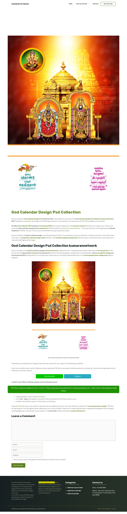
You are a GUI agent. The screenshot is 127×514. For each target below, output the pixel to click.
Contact (96, 4)
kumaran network (20, 4)
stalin (33, 253)
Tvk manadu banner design (96, 406)
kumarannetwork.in (78, 411)
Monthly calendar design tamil (34, 238)
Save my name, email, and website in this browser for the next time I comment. (39, 460)
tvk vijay (100, 251)
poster (106, 251)
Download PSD (46, 226)
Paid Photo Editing (74, 491)
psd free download (51, 251)
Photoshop (41, 397)
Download (27, 221)
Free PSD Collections (75, 487)
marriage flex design (103, 253)
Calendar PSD (26, 226)
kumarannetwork (107, 219)
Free (19, 226)
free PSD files (20, 406)
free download (42, 228)
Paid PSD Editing (73, 494)
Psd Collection (95, 219)
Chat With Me (108, 4)
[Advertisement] (63, 22)
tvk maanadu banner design (94, 255)
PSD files (85, 221)
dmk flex (30, 251)
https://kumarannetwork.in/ (71, 228)
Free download (49, 376)
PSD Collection (81, 4)
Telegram (77, 376)
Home (70, 4)
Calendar (82, 219)
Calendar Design (33, 219)
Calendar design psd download (66, 238)
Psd (40, 219)
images (32, 240)
